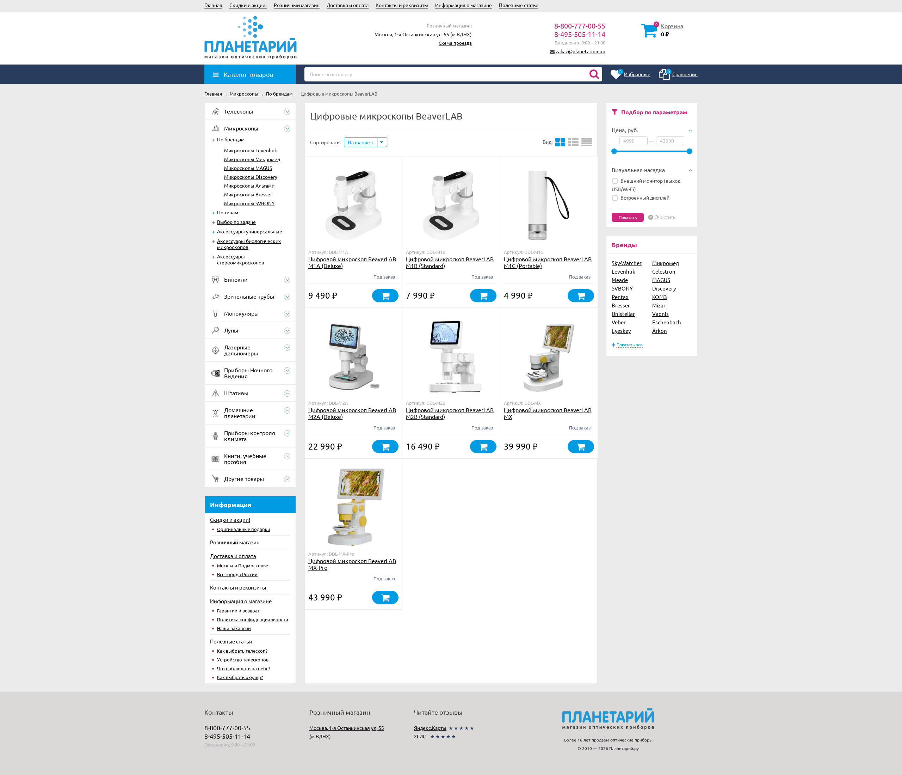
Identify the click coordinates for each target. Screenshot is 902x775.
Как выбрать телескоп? (242, 651)
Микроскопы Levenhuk (250, 150)
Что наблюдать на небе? (243, 668)
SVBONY (622, 288)
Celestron (663, 271)
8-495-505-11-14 (579, 34)
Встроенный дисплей (644, 197)
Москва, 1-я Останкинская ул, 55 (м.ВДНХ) (423, 34)
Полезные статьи (518, 5)
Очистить (664, 217)
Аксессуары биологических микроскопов (249, 244)
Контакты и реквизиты (402, 5)
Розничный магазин (297, 5)
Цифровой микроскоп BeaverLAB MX (548, 413)
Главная (213, 5)
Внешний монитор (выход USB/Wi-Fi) (646, 184)
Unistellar (623, 313)
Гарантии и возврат (238, 611)
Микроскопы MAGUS (248, 168)
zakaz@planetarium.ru (580, 51)
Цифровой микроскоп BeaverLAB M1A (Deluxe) (352, 262)
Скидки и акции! (248, 5)
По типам (227, 212)
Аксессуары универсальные (249, 231)
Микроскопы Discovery (250, 176)
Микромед (665, 263)
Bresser (621, 305)
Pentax (620, 296)
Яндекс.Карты (430, 728)
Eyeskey (621, 330)
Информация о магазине (463, 5)
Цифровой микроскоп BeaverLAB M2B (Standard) (450, 413)
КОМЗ (659, 296)
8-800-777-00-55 (579, 25)
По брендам (231, 139)
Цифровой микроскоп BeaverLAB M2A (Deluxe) (352, 413)
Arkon (659, 330)
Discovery (664, 288)
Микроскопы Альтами (249, 185)
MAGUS (661, 279)
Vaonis (660, 313)
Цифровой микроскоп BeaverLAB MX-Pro (352, 564)
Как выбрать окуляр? (240, 677)
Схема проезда (455, 43)
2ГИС (420, 736)
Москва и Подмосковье (242, 565)
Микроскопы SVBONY (249, 203)
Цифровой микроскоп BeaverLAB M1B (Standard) (450, 262)
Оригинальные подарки (243, 529)
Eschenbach (666, 322)
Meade (620, 279)
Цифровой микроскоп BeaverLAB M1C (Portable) (548, 262)
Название (359, 142)
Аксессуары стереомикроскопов (240, 259)
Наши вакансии (234, 628)
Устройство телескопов (242, 660)
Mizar (659, 305)
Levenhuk (623, 271)
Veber (619, 322)
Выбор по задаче (236, 222)
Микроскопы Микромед (252, 159)
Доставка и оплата (348, 5)
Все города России (237, 574)
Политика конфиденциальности (252, 619)
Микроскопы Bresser (248, 194)
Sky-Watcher (627, 263)
